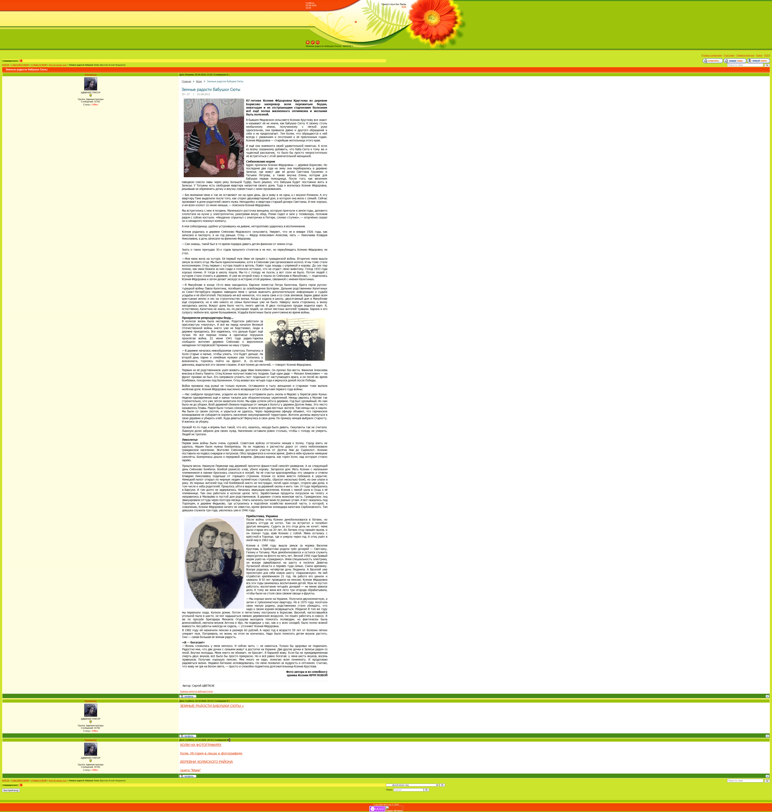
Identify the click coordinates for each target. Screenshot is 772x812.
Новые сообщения (712, 55)
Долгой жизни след (58, 65)
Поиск (759, 55)
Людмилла (90, 74)
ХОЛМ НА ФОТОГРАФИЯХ (200, 745)
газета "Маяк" (190, 770)
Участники (729, 55)
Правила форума (745, 55)
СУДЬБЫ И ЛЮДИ (39, 65)
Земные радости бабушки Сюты (84, 65)
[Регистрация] (313, 41)
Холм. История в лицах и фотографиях (211, 753)
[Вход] (318, 41)
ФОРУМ (5, 65)
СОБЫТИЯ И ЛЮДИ (20, 65)
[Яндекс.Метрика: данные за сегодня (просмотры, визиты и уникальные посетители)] (394, 809)
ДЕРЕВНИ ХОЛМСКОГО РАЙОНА (206, 762)
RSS (404, 6)
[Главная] (308, 41)
